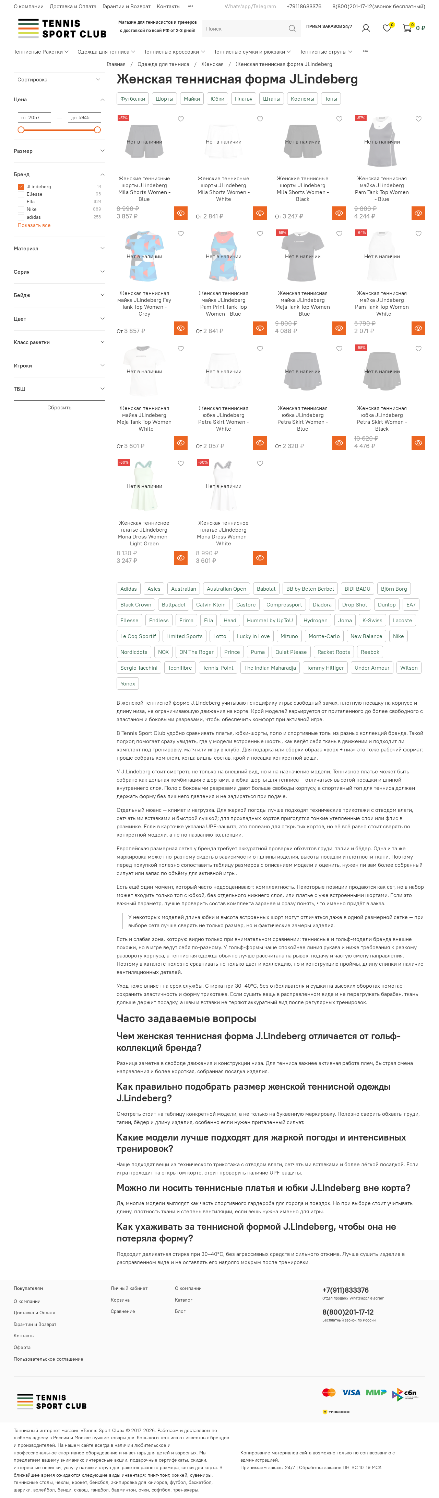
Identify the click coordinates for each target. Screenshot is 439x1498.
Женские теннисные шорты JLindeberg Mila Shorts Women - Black (303, 188)
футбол (178, 1482)
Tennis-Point (218, 667)
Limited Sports (184, 636)
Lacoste (402, 620)
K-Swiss (372, 620)
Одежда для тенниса (103, 51)
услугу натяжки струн (87, 1467)
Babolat (266, 588)
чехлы (62, 1482)
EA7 (411, 604)
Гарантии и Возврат (127, 6)
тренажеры (185, 1490)
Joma (345, 620)
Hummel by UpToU (270, 620)
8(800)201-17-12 (348, 1312)
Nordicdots (133, 651)
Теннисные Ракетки (38, 51)
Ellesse (129, 620)
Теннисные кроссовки (171, 51)
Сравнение (123, 1311)
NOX (163, 651)
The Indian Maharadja (270, 667)
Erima (186, 620)
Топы (331, 98)
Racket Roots (334, 651)
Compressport (284, 604)
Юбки (217, 98)
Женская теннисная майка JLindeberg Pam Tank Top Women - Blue (382, 188)
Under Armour (372, 667)
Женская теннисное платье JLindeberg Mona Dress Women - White (223, 533)
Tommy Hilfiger (325, 667)
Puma (258, 651)
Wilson (409, 667)
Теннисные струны (323, 51)
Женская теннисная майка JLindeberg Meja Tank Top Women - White (144, 418)
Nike (398, 636)
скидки (198, 1460)
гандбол (100, 1490)
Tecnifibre (180, 667)
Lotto (219, 636)
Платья (243, 98)
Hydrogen (316, 620)
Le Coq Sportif (138, 636)
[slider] (21, 130)
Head (230, 620)
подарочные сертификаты (159, 1460)
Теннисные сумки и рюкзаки (249, 51)
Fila (208, 620)
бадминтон (123, 1490)
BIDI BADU (357, 588)
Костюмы (302, 98)
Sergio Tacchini (138, 667)
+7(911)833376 (345, 1290)
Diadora (322, 604)
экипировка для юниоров (139, 1482)
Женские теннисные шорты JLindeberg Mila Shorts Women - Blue (144, 188)
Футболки (132, 98)
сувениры (201, 1475)
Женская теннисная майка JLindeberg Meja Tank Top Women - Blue (302, 303)
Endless (159, 620)
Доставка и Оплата (73, 6)
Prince (232, 651)
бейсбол (99, 1482)
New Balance (366, 636)
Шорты (164, 98)
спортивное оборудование (88, 1453)
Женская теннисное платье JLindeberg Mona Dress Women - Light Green (144, 533)
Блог (180, 1311)
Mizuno (289, 636)
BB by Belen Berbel (310, 588)
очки (144, 1490)
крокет (79, 1482)
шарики (22, 1490)
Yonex (127, 683)
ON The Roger (196, 651)
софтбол (161, 1490)
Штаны (271, 98)
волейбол (44, 1490)
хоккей (179, 1475)
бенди (64, 1490)
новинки (51, 1467)
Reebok (370, 651)
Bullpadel (174, 604)
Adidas (128, 588)
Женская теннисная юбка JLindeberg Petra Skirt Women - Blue (302, 418)
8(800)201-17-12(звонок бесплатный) (378, 6)
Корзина (120, 1300)
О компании (29, 6)
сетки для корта (199, 1467)
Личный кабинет (129, 1288)
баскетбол (200, 1482)
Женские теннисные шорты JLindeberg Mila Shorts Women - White (224, 188)
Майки (192, 98)
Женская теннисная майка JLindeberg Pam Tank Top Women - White (382, 303)
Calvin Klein (211, 604)
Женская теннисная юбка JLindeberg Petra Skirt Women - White (223, 418)
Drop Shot (354, 604)
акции (120, 1460)
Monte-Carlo (324, 636)
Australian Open (226, 588)
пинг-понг (158, 1475)
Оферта (22, 1347)
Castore (246, 604)
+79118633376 (304, 6)
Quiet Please (291, 651)
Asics (154, 588)
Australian (183, 588)
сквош (81, 1490)
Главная (116, 63)
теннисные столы (33, 1482)
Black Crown (135, 604)
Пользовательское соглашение (48, 1359)
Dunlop (387, 604)
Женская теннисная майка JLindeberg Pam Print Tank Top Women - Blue (223, 303)
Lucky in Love (253, 636)
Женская (212, 63)
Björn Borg (394, 588)
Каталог (183, 1300)
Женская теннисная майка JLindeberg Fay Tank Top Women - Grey (144, 303)
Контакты (168, 6)
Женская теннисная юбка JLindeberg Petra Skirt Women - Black (382, 418)
